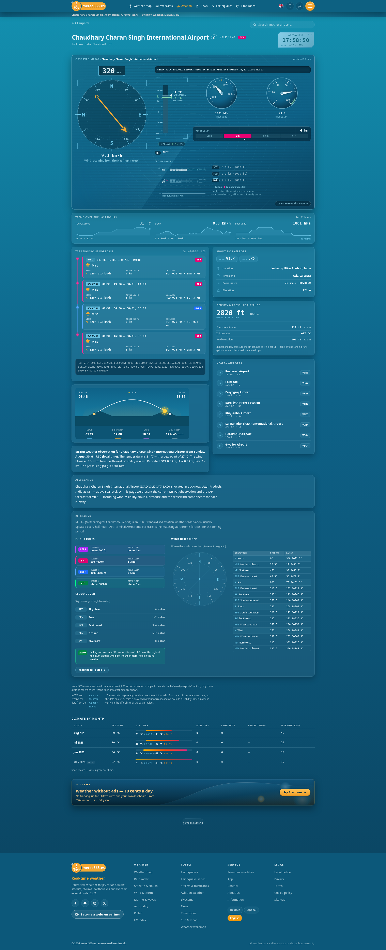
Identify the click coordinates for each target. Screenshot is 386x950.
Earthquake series (193, 854)
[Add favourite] (214, 37)
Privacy (279, 854)
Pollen (138, 888)
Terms (278, 861)
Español (252, 885)
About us (234, 868)
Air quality (141, 881)
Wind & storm (143, 868)
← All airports (80, 23)
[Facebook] (75, 878)
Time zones (188, 888)
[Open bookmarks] (290, 6)
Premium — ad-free (241, 847)
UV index (140, 895)
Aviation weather (192, 868)
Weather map (143, 847)
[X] (104, 878)
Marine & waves (145, 875)
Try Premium (295, 792)
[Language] (281, 6)
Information (236, 875)
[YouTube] (85, 878)
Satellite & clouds (146, 861)
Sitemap (279, 875)
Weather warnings (193, 902)
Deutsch (235, 885)
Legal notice (282, 847)
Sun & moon (189, 895)
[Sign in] (300, 6)
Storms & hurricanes (195, 861)
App (230, 854)
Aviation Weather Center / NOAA (93, 701)
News (184, 881)
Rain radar (141, 854)
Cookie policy (283, 868)
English (234, 893)
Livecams (187, 875)
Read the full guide (92, 669)
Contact (233, 861)
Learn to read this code (293, 203)
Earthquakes (189, 847)
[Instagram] (95, 878)
